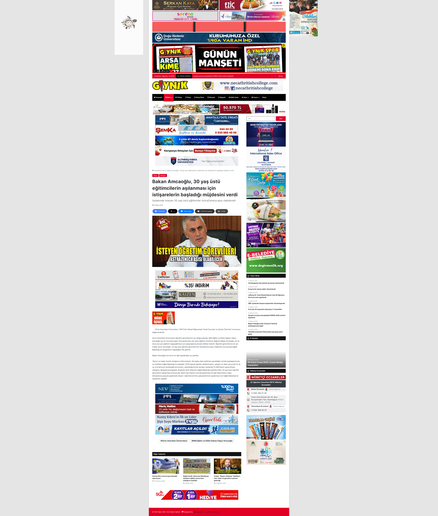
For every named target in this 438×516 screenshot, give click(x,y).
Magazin (222, 97)
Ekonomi (212, 97)
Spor (245, 97)
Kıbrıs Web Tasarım (212, 512)
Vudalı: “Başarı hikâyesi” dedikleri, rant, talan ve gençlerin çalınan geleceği (227, 478)
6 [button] (171, 71)
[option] (266, 355)
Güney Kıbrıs (199, 97)
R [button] (167, 71)
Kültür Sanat (234, 97)
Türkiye (179, 97)
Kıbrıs (169, 97)
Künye (280, 76)
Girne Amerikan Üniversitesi (174, 441)
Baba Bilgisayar (198, 512)
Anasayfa (158, 97)
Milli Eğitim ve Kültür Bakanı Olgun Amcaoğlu (212, 441)
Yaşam (255, 97)
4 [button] (164, 71)
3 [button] (161, 71)
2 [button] (157, 71)
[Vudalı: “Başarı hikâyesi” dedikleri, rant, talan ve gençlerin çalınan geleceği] (227, 466)
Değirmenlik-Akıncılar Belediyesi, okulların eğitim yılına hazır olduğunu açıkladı (196, 478)
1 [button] (154, 71)
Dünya (188, 97)
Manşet (163, 175)
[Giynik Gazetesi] (170, 86)
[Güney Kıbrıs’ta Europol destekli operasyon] (166, 466)
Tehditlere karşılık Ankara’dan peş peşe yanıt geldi (210, 76)
